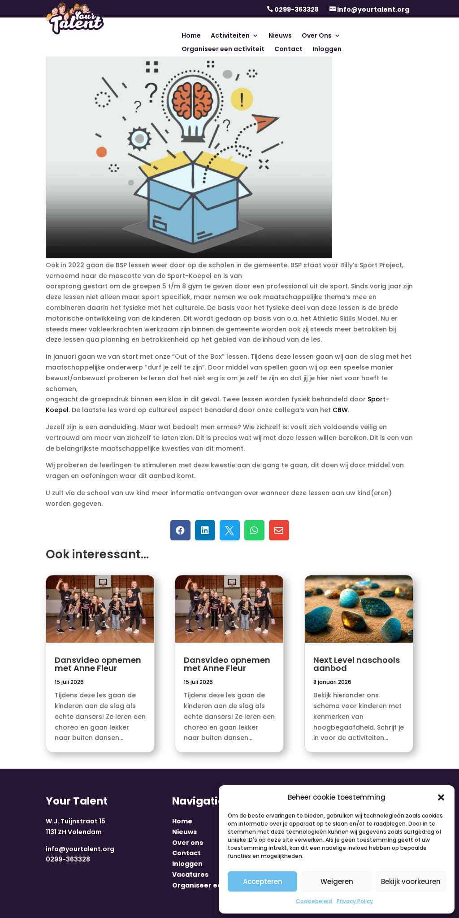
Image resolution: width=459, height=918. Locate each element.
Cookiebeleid (314, 901)
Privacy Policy (355, 901)
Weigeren (336, 881)
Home (191, 36)
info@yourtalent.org (373, 9)
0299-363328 (296, 9)
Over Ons (317, 36)
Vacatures (190, 874)
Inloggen (327, 49)
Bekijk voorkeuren (411, 881)
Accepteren (262, 881)
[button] (441, 797)
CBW (340, 409)
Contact (288, 49)
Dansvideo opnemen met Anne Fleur (98, 664)
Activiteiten (230, 36)
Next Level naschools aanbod (356, 664)
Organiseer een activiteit (223, 49)
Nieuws (280, 36)
